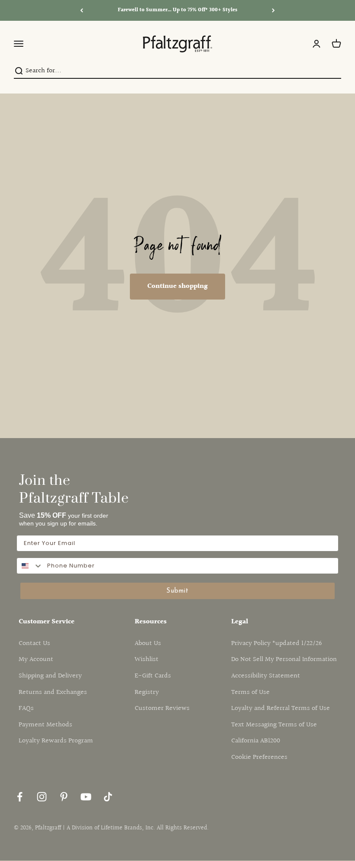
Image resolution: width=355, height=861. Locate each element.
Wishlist (146, 659)
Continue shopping (177, 286)
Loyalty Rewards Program (56, 740)
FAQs (26, 708)
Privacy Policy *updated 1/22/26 (276, 643)
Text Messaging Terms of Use (274, 724)
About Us (148, 643)
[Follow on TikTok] (108, 797)
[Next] (273, 10)
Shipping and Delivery (50, 676)
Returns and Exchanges (53, 692)
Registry (147, 692)
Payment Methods (45, 724)
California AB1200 (255, 740)
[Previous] (81, 10)
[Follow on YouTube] (86, 797)
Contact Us (34, 643)
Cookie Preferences (259, 757)
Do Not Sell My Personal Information (284, 659)
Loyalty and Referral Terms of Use (280, 708)
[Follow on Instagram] (42, 797)
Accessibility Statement (265, 676)
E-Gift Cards (153, 676)
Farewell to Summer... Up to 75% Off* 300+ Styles (177, 10)
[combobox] (175, 71)
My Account (36, 659)
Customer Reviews (162, 708)
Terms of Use (250, 692)
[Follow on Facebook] (20, 797)
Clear (333, 70)
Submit (177, 591)
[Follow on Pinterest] (64, 797)
